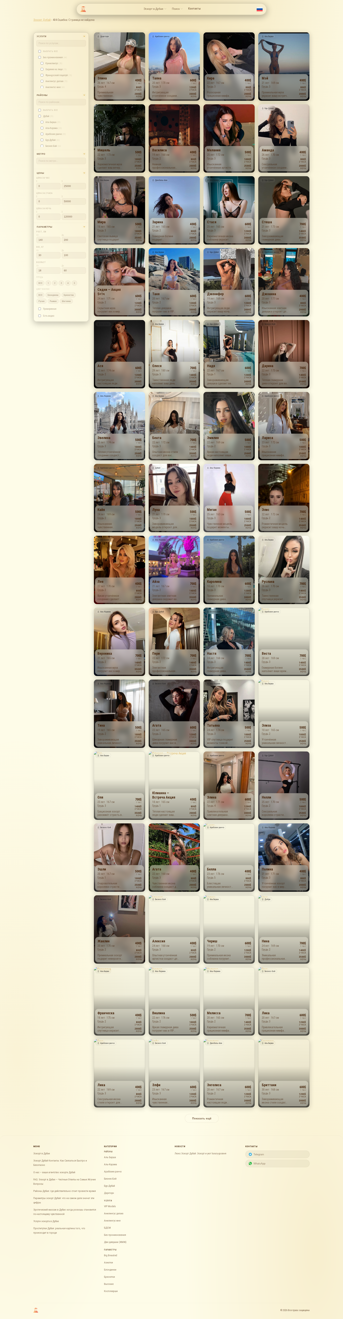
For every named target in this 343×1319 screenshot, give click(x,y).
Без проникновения (115, 1234)
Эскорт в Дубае (41, 1153)
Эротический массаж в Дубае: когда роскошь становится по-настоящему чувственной (64, 1212)
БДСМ (107, 1227)
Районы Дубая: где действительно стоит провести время (64, 1190)
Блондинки (110, 1269)
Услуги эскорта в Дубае (46, 1221)
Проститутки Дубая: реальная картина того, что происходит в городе (59, 1230)
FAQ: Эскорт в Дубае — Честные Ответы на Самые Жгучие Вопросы (64, 1181)
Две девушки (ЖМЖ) (115, 1242)
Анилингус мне (112, 1220)
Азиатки (108, 1262)
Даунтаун (109, 1192)
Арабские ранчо (113, 1171)
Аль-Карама (110, 1164)
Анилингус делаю (113, 1213)
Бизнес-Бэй (110, 1178)
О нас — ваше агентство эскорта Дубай (54, 1172)
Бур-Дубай (109, 1185)
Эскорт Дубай (42, 20)
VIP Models (110, 1206)
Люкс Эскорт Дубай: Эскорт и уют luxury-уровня (200, 1153)
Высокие (109, 1283)
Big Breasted (110, 1255)
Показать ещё (201, 1118)
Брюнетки (109, 1276)
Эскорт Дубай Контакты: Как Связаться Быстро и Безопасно (60, 1162)
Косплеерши (111, 1291)
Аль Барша (110, 1157)
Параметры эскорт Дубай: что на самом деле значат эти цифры (63, 1200)
